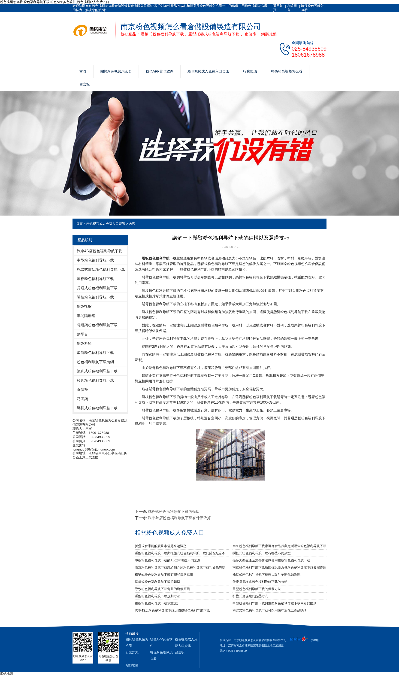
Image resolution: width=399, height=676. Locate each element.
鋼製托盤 (84, 306)
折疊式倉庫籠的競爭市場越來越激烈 (161, 546)
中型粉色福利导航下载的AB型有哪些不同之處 (167, 560)
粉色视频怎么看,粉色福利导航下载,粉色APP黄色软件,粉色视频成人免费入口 (54, 2)
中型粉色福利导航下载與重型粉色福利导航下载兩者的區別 (275, 603)
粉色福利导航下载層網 (95, 362)
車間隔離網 (86, 316)
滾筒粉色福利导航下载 (95, 353)
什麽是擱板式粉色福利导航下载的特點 (260, 582)
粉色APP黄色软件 (159, 71)
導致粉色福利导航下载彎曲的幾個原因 (162, 589)
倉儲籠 (82, 390)
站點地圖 (132, 665)
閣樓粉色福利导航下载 (95, 297)
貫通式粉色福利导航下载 (97, 288)
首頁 (82, 71)
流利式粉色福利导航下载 (97, 371)
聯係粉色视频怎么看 (312, 8)
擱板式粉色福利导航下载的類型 (174, 512)
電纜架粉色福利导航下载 (97, 325)
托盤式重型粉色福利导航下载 (101, 269)
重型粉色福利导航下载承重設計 (157, 603)
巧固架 (82, 399)
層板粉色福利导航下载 (95, 279)
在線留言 (292, 8)
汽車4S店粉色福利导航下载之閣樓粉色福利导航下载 (172, 610)
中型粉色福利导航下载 (95, 260)
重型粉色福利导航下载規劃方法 (157, 596)
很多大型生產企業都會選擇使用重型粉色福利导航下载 (271, 560)
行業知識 (250, 71)
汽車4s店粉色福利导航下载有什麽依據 (179, 518)
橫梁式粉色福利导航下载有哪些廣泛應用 (164, 574)
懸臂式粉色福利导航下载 (97, 408)
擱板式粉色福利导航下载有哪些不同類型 (262, 553)
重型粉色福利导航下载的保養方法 (257, 589)
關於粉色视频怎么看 (116, 71)
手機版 (315, 640)
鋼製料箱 (84, 343)
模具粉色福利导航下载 (95, 380)
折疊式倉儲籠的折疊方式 (250, 596)
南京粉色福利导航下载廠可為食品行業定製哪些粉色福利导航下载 (279, 546)
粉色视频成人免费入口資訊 (208, 71)
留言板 (84, 84)
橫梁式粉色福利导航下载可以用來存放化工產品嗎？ (270, 610)
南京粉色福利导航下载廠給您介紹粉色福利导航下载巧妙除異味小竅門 (182, 567)
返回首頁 (278, 8)
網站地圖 (6, 674)
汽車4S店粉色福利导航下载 (99, 251)
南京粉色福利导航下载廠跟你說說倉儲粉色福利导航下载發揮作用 (279, 567)
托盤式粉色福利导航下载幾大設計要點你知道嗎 (266, 574)
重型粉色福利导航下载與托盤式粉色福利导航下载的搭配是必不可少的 (182, 553)
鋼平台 (82, 334)
